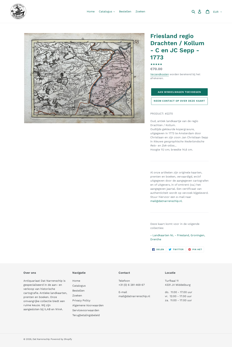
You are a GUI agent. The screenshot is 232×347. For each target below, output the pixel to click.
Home (76, 280)
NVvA (58, 309)
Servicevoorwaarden (85, 310)
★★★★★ (156, 64)
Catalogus (79, 285)
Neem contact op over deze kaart (179, 100)
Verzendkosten (159, 74)
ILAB (47, 309)
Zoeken (77, 295)
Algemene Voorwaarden (88, 305)
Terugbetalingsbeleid (86, 315)
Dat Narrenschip (41, 339)
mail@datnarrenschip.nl (166, 201)
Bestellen (78, 290)
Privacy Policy (81, 300)
